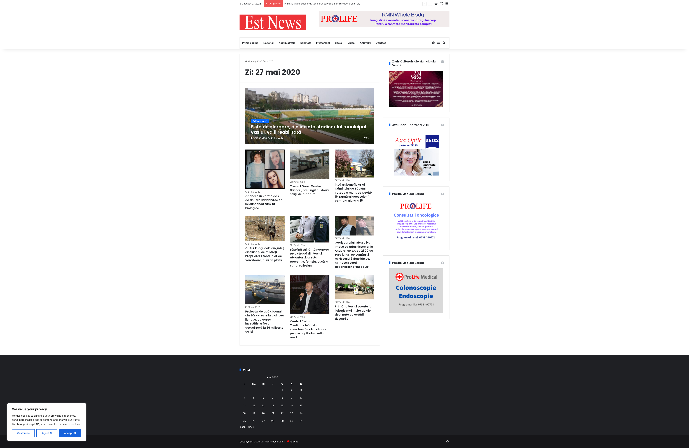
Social (339, 42)
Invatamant (323, 42)
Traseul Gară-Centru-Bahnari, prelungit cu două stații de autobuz (309, 190)
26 (253, 420)
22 (282, 413)
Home (251, 61)
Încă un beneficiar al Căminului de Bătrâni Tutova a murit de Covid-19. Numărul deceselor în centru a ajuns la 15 (353, 193)
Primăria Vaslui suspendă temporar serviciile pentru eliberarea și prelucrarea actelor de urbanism (338, 3)
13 (263, 405)
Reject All (46, 433)
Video (351, 42)
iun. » (251, 426)
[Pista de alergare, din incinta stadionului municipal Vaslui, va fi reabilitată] (309, 116)
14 (272, 405)
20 (263, 413)
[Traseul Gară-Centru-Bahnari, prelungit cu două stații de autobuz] (309, 164)
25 (244, 420)
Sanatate (305, 42)
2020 (259, 61)
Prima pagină (250, 42)
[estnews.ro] (273, 22)
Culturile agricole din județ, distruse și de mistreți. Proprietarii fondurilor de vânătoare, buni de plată (265, 254)
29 (282, 420)
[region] (46, 422)
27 (263, 420)
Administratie (287, 42)
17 (301, 405)
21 (272, 413)
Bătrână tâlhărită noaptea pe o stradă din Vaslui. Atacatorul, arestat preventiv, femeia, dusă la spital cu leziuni (309, 258)
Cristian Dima (260, 137)
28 (272, 420)
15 (282, 405)
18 (244, 413)
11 (244, 405)
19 (254, 413)
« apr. (243, 426)
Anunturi (365, 42)
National (268, 42)
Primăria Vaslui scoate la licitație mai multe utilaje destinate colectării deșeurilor (353, 312)
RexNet (294, 441)
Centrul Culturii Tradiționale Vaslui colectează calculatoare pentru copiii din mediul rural (308, 329)
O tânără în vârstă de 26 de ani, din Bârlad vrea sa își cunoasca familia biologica (263, 202)
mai (266, 61)
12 (254, 405)
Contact (381, 42)
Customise (23, 433)
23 (291, 413)
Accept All (70, 433)
